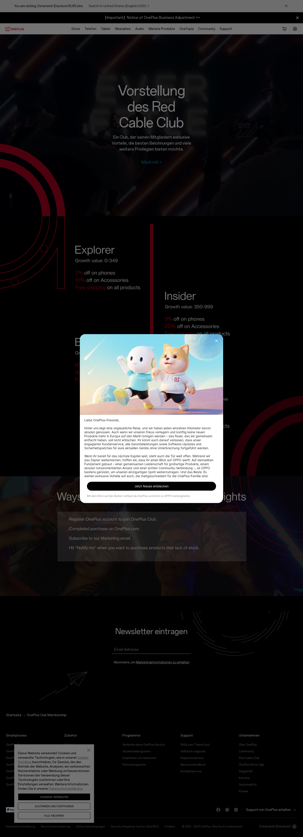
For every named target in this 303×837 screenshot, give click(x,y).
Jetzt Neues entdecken (151, 486)
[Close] (216, 340)
